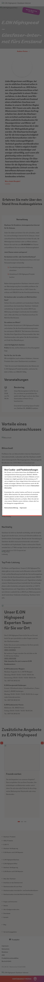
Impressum (23, 508)
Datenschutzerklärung (11, 508)
